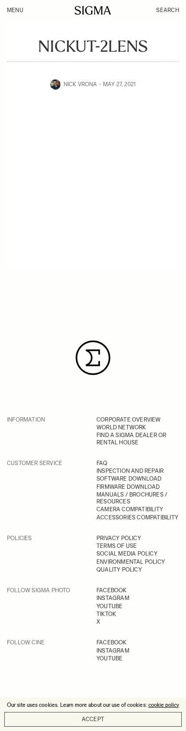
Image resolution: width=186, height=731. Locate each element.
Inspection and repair (130, 471)
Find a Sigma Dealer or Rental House (131, 438)
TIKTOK (106, 614)
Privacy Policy (118, 538)
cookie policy (164, 705)
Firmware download (128, 487)
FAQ (102, 463)
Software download (128, 478)
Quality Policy (119, 569)
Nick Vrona (80, 84)
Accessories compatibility (137, 517)
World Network (121, 427)
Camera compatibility (129, 509)
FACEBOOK (111, 590)
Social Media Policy (126, 553)
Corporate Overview (128, 419)
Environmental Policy (130, 562)
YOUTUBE (109, 606)
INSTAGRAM (112, 598)
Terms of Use (116, 546)
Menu (15, 10)
